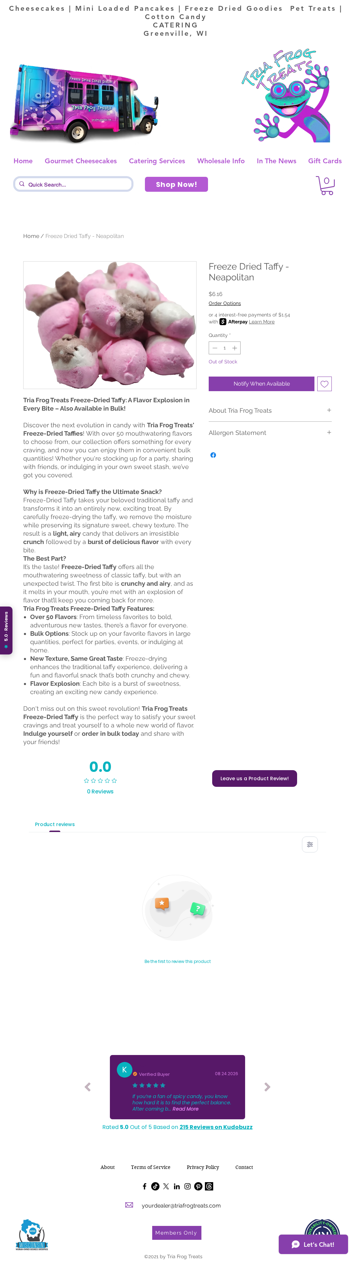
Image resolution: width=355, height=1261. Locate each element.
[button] (327, 185)
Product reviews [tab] (55, 824)
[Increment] (235, 348)
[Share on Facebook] (213, 455)
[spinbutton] (224, 348)
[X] (166, 1186)
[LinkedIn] (177, 1186)
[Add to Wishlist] (324, 384)
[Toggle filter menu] (310, 844)
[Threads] (209, 1186)
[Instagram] (187, 1186)
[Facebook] (144, 1186)
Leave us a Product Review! (254, 778)
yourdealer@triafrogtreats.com (181, 1205)
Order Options (225, 303)
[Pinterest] (198, 1186)
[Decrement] (214, 348)
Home (31, 236)
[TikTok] (155, 1186)
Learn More (262, 321)
